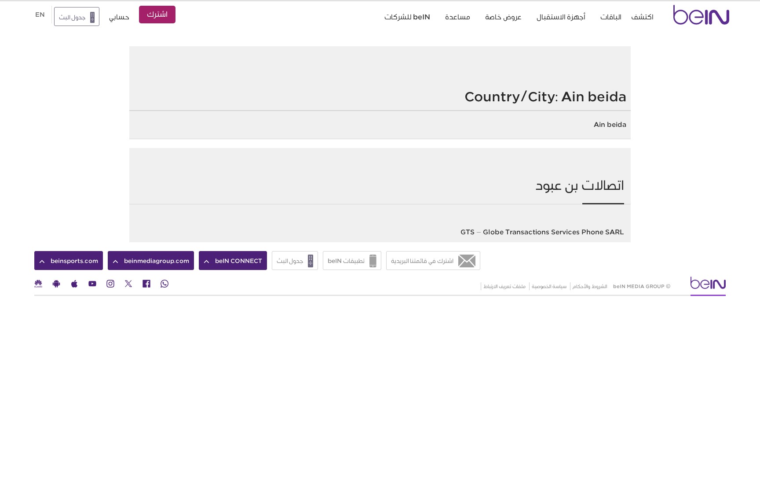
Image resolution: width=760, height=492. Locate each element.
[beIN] (708, 286)
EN (40, 14)
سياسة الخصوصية (549, 286)
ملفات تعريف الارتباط (504, 286)
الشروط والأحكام (590, 286)
